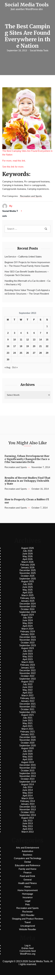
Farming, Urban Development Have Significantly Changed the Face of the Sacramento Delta (27, 459)
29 (47, 353)
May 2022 (28, 690)
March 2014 (27, 798)
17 (14, 346)
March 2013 (27, 831)
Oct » (15, 367)
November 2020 (28, 740)
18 (21, 346)
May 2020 (28, 756)
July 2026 (27, 550)
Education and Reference (27, 865)
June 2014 (27, 790)
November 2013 (28, 809)
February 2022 (27, 698)
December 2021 (28, 703)
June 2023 (27, 653)
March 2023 (27, 662)
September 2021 (27, 712)
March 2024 (27, 628)
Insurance (28, 897)
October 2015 (27, 770)
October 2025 (27, 575)
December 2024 (28, 603)
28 (40, 353)
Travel (27, 922)
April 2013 (28, 829)
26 (27, 353)
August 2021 (27, 715)
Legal (27, 901)
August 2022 (27, 681)
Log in (28, 945)
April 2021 (28, 726)
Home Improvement (28, 890)
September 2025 (27, 578)
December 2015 (28, 765)
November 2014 (28, 776)
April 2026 (28, 559)
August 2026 (27, 548)
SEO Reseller (27, 915)
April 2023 (28, 659)
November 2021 (28, 706)
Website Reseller (27, 929)
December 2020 (28, 737)
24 (14, 353)
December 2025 (28, 570)
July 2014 (27, 787)
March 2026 (27, 562)
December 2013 (28, 806)
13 (34, 339)
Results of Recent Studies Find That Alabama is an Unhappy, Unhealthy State (27, 480)
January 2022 (27, 701)
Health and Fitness (27, 883)
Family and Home (27, 869)
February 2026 (27, 564)
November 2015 (28, 767)
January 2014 (27, 804)
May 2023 (28, 656)
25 (21, 353)
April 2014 (28, 795)
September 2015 (27, 773)
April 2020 (28, 759)
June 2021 (27, 720)
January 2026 (27, 567)
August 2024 (27, 614)
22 (47, 346)
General (27, 879)
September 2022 (27, 678)
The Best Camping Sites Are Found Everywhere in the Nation (27, 153)
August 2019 (27, 762)
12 (27, 339)
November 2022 (28, 673)
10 (14, 339)
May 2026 (28, 556)
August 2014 (27, 784)
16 (8, 346)
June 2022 (27, 687)
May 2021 (28, 723)
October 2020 (27, 742)
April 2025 (28, 592)
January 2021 (27, 734)
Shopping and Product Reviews (27, 918)
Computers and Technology (27, 858)
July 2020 (27, 751)
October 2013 (27, 812)
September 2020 (27, 745)
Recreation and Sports (31, 196)
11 (21, 339)
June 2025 (27, 587)
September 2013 (27, 815)
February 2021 (27, 731)
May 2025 (28, 589)
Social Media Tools (39, 50)
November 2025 (28, 573)
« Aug (7, 367)
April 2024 (28, 626)
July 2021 (27, 717)
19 (27, 346)
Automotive (27, 851)
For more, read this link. (14, 160)
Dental (27, 862)
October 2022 (27, 676)
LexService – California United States (23, 256)
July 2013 (27, 820)
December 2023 (28, 637)
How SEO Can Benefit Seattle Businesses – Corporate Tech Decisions (27, 273)
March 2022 (27, 695)
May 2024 (28, 623)
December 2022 (28, 670)
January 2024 (27, 634)
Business (27, 854)
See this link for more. (13, 166)
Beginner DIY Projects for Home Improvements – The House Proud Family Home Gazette (27, 264)
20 (34, 346)
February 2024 (27, 631)
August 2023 (27, 648)
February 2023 (27, 664)
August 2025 (27, 581)
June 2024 (27, 620)
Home (27, 886)
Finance (27, 872)
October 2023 (27, 642)
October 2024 (27, 609)
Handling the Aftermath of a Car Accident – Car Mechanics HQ (27, 283)
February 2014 (27, 801)
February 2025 (27, 598)
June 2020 (27, 753)
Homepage (27, 893)
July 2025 (27, 584)
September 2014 (27, 781)
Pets (27, 904)
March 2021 (27, 728)
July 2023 (27, 651)
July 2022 (27, 684)
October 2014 (27, 779)
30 (8, 359)
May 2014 (28, 792)
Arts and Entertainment (27, 847)
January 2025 (27, 601)
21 (40, 346)
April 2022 (28, 692)
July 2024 (27, 617)
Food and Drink (27, 876)
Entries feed (27, 948)
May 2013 (28, 826)
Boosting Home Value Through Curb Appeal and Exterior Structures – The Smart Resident (27, 292)
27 (34, 353)
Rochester (27, 911)
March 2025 (27, 595)
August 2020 (27, 748)
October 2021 (27, 709)
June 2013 (27, 823)
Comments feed (28, 951)
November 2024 (28, 606)
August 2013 (27, 817)
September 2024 (27, 612)
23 (8, 353)
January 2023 (27, 667)
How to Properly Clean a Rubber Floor (27, 501)
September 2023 (27, 645)
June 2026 (27, 553)
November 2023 (28, 639)
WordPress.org (27, 953)
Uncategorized (27, 925)
